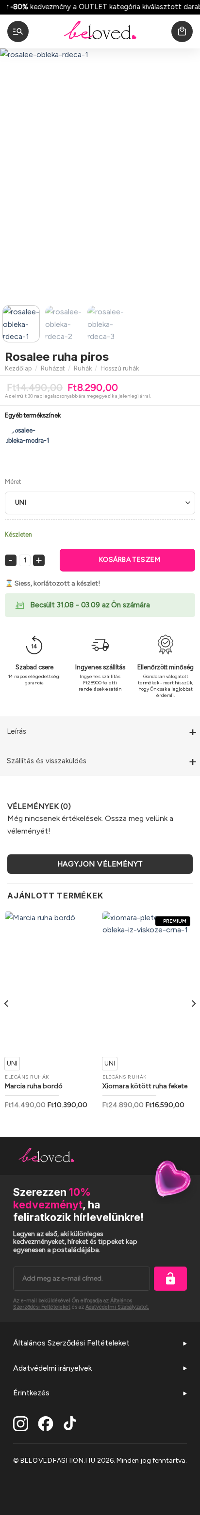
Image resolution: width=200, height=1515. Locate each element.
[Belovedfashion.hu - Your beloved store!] (100, 31)
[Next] (184, 173)
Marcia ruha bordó (34, 1086)
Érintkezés (31, 1392)
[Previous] (16, 173)
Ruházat (53, 368)
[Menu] (18, 31)
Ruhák (83, 368)
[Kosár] (182, 31)
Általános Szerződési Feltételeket (71, 1342)
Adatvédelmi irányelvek (52, 1368)
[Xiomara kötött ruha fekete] (148, 981)
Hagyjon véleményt (100, 863)
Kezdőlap (18, 368)
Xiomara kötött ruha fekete (144, 1086)
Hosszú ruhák (119, 368)
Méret (13, 481)
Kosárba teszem (129, 560)
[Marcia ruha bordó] (51, 981)
